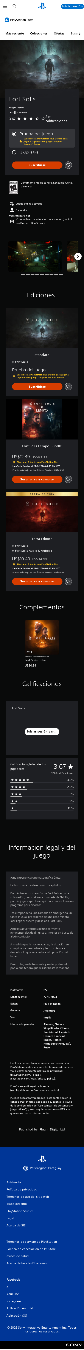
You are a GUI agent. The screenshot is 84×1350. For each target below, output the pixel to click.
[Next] (78, 256)
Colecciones (39, 33)
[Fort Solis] (35, 256)
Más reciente (14, 33)
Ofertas (59, 33)
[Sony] (74, 1348)
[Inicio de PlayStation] (42, 6)
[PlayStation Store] (20, 19)
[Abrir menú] (5, 6)
